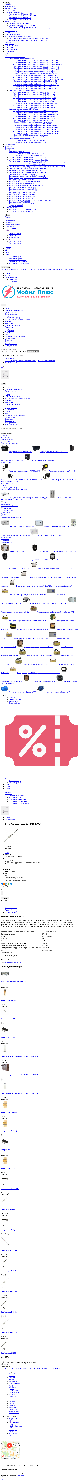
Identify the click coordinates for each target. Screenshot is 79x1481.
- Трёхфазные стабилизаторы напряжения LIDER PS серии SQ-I (35, 83)
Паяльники (9, 47)
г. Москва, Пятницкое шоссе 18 (13, 1430)
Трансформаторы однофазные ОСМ (21, 183)
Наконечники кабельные (13, 46)
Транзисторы (9, 148)
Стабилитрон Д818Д (8, 1353)
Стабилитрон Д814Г (8, 1209)
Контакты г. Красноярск (17, 260)
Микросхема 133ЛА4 (8, 1168)
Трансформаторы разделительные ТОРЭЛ (23, 191)
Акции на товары (15, 241)
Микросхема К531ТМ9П (10, 1189)
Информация (13, 1407)
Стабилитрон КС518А (9, 1312)
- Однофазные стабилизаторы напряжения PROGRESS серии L (35, 113)
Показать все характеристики (15, 881)
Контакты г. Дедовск (16, 256)
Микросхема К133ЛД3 (9, 1131)
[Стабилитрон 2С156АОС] (11, 843)
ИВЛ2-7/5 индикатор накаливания (13, 981)
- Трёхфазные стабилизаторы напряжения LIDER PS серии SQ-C (36, 77)
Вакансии (8, 222)
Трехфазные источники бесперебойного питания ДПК (28, 40)
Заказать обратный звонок (14, 355)
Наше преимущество (12, 224)
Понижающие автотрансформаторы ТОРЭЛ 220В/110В (28, 159)
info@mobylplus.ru (15, 1426)
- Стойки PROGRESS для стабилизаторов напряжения (32, 122)
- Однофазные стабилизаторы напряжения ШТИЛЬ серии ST (34, 100)
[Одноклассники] (4, 884)
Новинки (8, 5)
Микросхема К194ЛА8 (9, 1150)
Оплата (7, 245)
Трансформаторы (11, 150)
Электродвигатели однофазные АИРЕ (22, 209)
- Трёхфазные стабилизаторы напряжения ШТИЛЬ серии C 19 (35, 103)
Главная (7, 217)
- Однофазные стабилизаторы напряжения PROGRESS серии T (35, 116)
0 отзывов (8, 848)
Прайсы (7, 249)
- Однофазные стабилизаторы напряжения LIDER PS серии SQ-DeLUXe (38, 64)
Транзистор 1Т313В (8, 1019)
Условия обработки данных (12, 1387)
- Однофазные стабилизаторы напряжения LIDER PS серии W (35, 72)
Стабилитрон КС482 (8, 1271)
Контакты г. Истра (15, 258)
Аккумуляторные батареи (14, 12)
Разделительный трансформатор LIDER (23, 174)
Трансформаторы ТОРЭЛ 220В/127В (22, 198)
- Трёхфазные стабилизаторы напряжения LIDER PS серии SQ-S (35, 86)
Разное (7, 53)
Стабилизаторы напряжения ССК (21, 139)
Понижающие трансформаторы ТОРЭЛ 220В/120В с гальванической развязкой (37, 167)
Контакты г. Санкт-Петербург (19, 263)
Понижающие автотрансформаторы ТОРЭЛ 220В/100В (28, 157)
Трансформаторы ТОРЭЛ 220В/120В (22, 196)
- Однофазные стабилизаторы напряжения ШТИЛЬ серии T (34, 101)
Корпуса (8, 42)
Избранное (13, 1381)
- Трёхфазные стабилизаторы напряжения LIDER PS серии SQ (35, 75)
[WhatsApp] (8, 884)
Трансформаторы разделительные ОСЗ (22, 187)
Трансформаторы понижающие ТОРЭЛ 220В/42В (26, 185)
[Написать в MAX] (2, 369)
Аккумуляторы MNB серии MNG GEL (22, 16)
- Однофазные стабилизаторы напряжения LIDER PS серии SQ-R (36, 70)
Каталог (6, 434)
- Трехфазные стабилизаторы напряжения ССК (29, 142)
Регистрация (13, 281)
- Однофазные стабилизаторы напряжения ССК (30, 140)
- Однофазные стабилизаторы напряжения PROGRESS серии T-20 (36, 118)
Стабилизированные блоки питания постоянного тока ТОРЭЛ (31, 29)
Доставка (8, 247)
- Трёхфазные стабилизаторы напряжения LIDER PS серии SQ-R (36, 85)
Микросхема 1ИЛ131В (9, 1112)
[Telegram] (6, 884)
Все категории (10, 10)
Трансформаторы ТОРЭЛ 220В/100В (22, 193)
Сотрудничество (10, 228)
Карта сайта (50, 1368)
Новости (12, 232)
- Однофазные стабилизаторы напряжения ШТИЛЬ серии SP (34, 98)
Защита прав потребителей (14, 1391)
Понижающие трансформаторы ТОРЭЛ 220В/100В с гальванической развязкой (37, 163)
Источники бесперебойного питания (18, 36)
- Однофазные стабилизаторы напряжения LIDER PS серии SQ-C (36, 62)
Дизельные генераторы (13, 34)
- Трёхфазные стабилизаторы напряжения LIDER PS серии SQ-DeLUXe (38, 79)
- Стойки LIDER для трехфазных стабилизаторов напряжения (35, 73)
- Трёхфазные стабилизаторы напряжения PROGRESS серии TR (35, 133)
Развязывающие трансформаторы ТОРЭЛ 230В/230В (27, 168)
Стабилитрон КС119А (9, 1291)
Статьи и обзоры (15, 234)
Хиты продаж (10, 6)
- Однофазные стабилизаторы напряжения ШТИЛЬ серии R (34, 96)
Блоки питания (10, 21)
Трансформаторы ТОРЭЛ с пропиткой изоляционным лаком (30, 200)
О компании (11, 1368)
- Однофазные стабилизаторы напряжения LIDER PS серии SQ (35, 60)
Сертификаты (10, 221)
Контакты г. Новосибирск (18, 262)
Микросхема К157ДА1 (9, 1230)
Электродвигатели (11, 207)
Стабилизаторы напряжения (15, 57)
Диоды (7, 33)
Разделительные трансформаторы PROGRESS (25, 170)
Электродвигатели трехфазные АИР (21, 211)
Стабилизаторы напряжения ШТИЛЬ (22, 90)
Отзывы (8, 252)
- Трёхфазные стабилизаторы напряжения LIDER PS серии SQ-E (36, 81)
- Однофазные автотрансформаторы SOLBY (28, 153)
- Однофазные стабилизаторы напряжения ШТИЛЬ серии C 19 (35, 94)
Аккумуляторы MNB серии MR (20, 18)
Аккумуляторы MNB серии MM (20, 14)
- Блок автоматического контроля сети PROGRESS (31, 137)
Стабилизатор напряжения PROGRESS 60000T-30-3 (20, 1075)
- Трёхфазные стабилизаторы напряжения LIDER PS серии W (34, 88)
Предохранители (11, 49)
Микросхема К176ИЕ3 (9, 1037)
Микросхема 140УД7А (9, 1000)
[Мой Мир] (11, 884)
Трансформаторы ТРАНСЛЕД (19, 202)
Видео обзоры (14, 1411)
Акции (7, 239)
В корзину (5, 898)
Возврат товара (14, 1383)
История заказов (12, 1378)
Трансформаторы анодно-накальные (22, 180)
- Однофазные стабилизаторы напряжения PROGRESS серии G (35, 111)
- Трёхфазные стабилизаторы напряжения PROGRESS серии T (35, 129)
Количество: (5, 890)
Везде (7, 308)
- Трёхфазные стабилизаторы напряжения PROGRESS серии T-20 (36, 131)
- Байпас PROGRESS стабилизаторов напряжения (30, 135)
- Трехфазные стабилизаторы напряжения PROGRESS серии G (35, 124)
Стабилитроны (10, 144)
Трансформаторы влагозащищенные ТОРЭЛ (24, 181)
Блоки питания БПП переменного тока (23, 27)
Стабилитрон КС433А (9, 1332)
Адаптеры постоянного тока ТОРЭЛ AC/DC (24, 25)
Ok (2, 1479)
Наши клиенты (10, 226)
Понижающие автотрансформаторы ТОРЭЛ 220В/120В (28, 161)
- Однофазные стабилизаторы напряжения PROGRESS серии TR (36, 120)
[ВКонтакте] (2, 884)
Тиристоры (9, 146)
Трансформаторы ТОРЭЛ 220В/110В (22, 194)
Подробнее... (21, 1476)
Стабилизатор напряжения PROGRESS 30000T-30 (19, 1056)
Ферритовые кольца (16, 206)
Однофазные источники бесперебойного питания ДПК (28, 38)
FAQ (6, 250)
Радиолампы (9, 51)
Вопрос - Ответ (11, 912)
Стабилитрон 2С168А (9, 1250)
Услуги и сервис (10, 219)
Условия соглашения (13, 1395)
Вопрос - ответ (14, 1413)
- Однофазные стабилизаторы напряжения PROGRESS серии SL (36, 114)
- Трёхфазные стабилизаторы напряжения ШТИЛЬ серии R (34, 107)
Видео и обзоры (14, 237)
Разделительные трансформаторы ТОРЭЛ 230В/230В (27, 172)
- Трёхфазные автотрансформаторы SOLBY (28, 155)
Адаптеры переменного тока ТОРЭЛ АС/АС (24, 23)
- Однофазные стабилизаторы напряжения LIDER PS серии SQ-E (36, 66)
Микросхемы (9, 44)
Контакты (8, 254)
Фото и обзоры (14, 235)
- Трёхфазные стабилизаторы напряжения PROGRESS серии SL (35, 127)
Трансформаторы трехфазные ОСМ (21, 204)
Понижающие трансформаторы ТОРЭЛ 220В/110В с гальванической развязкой (37, 165)
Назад (8, 3)
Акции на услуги (15, 243)
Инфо (7, 230)
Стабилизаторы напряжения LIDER (21, 59)
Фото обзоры (13, 1409)
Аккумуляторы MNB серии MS (20, 19)
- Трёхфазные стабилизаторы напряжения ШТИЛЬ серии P (34, 105)
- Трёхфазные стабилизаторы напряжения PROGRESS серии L (35, 126)
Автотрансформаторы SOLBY (19, 152)
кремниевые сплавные (13, 963)
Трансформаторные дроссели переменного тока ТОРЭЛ (28, 178)
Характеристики (11, 908)
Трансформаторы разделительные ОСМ (23, 189)
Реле (6, 55)
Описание (8, 906)
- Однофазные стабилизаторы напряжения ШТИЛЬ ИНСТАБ (34, 92)
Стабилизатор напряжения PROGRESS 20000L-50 (19, 1093)
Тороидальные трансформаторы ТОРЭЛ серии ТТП (27, 176)
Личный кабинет (12, 1375)
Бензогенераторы (11, 31)
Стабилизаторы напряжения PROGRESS (23, 109)
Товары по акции (11, 8)
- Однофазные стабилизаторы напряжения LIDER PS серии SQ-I (36, 68)
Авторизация (13, 279)
